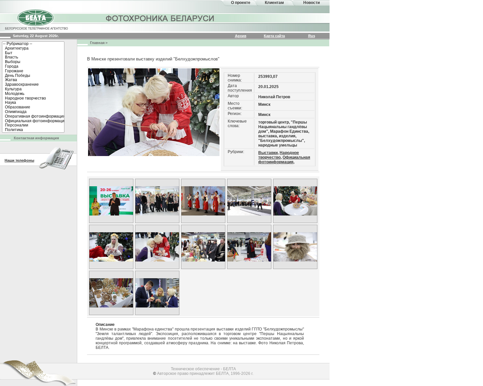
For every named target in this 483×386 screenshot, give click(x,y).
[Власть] (33, 57)
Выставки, (268, 152)
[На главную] (36, 19)
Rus (311, 36)
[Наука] (33, 103)
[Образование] (33, 107)
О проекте (240, 2)
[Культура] (33, 89)
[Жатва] (33, 80)
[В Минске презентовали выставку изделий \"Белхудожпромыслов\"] (111, 201)
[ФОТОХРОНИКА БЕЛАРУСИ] (160, 18)
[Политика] (33, 130)
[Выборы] (33, 62)
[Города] (33, 66)
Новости (311, 2)
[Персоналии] (33, 125)
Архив (240, 36)
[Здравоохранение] (33, 84)
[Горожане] (33, 71)
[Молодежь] (33, 94)
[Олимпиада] (33, 112)
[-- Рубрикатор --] (33, 44)
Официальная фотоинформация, (284, 159)
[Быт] (33, 53)
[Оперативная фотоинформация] (33, 116)
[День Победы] (33, 76)
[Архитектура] (33, 48)
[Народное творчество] (33, 98)
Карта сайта (274, 36)
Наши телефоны (19, 160)
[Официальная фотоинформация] (33, 121)
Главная (97, 43)
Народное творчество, (278, 155)
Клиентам (274, 2)
